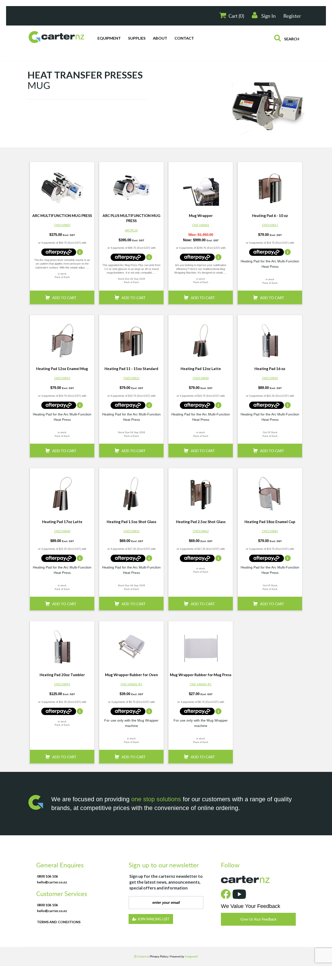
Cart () (236, 9)
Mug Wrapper (201, 209)
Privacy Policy (159, 950)
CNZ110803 (62, 219)
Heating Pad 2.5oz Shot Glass (201, 515)
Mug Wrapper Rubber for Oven (131, 668)
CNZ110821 (131, 372)
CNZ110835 (270, 372)
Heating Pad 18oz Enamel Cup (270, 515)
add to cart (64, 291)
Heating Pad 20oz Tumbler (62, 668)
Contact (184, 32)
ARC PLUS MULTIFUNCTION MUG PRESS (131, 212)
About (160, 32)
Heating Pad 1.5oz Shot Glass (131, 515)
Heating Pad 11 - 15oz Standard (131, 362)
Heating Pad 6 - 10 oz (270, 209)
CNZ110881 (270, 525)
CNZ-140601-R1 (131, 678)
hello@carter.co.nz (52, 876)
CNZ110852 (131, 525)
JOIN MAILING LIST (152, 912)
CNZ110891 (62, 678)
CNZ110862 (201, 525)
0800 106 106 (47, 870)
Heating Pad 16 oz (269, 362)
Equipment (109, 32)
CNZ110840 (62, 525)
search (291, 32)
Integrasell (191, 950)
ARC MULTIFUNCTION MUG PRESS (62, 209)
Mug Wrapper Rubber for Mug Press (200, 668)
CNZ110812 (62, 372)
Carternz (143, 950)
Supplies (137, 32)
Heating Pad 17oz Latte (62, 515)
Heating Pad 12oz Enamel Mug (62, 362)
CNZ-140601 (200, 219)
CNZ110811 (270, 219)
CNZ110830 (201, 372)
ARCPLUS (131, 224)
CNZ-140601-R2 (200, 678)
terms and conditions (58, 916)
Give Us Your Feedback (258, 913)
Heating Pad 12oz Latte (201, 362)
